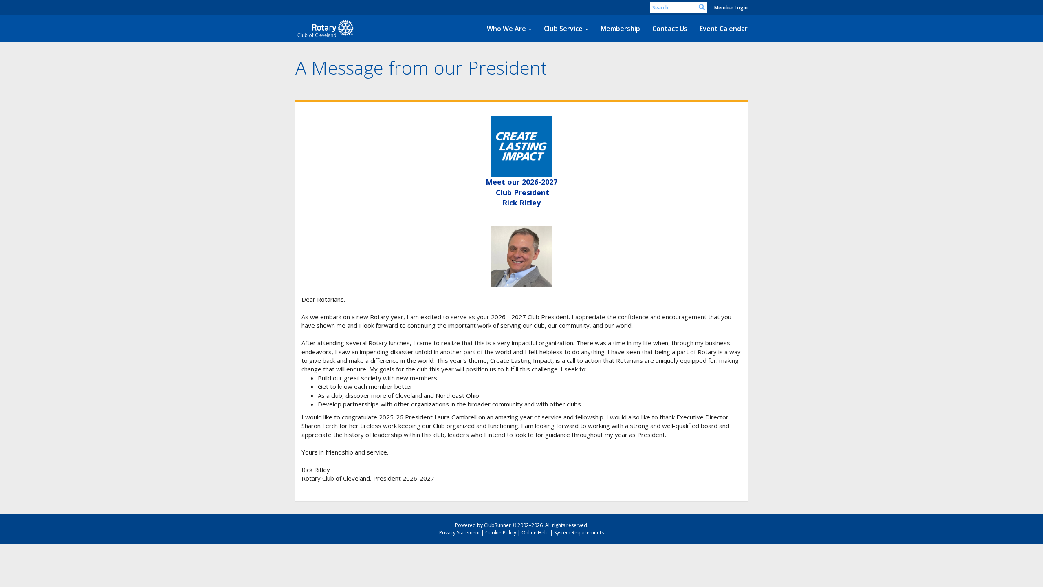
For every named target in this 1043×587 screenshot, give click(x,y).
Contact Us (669, 28)
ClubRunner (497, 525)
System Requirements (579, 532)
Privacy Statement (459, 532)
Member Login (731, 7)
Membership (620, 28)
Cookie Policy (500, 532)
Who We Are (506, 28)
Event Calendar (724, 28)
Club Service (563, 28)
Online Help (535, 532)
